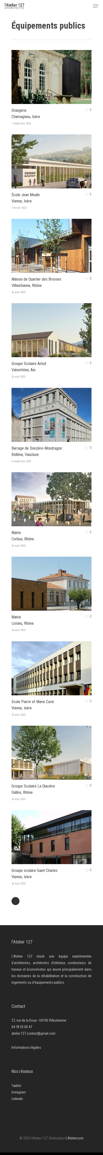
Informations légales (26, 1047)
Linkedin (17, 1099)
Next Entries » (16, 901)
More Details (53, 73)
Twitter (16, 1086)
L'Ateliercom (75, 1138)
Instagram (19, 1092)
